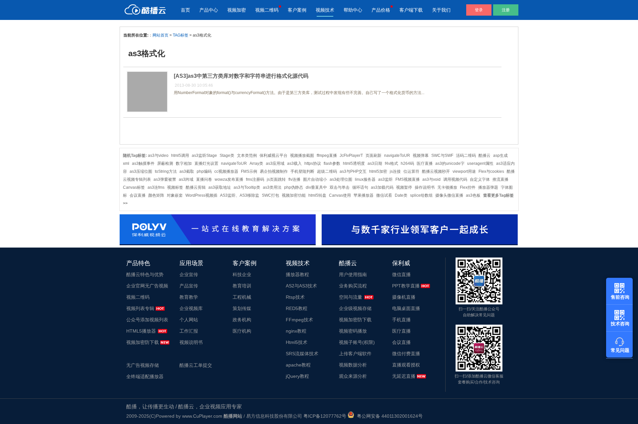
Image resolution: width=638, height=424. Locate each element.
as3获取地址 (219, 187)
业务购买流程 (353, 285)
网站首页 (160, 35)
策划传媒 (242, 308)
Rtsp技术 (295, 297)
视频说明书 (191, 342)
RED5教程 (296, 308)
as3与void (431, 179)
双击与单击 (340, 187)
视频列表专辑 (140, 308)
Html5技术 (296, 342)
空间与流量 (350, 297)
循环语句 (360, 187)
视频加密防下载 (142, 342)
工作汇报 (188, 331)
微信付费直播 (406, 353)
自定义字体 (480, 179)
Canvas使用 (340, 195)
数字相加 (184, 163)
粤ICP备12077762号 (324, 416)
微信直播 (401, 274)
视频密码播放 (353, 331)
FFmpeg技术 (299, 319)
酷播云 (484, 155)
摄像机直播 (403, 297)
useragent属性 (480, 163)
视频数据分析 (353, 365)
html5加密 (378, 171)
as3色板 (473, 195)
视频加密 (236, 10)
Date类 (401, 195)
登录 (479, 10)
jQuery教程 (297, 376)
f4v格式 (391, 163)
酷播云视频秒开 (436, 171)
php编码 (204, 171)
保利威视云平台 (273, 155)
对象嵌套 (175, 195)
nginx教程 (296, 331)
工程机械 (242, 297)
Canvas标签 (134, 187)
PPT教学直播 (406, 285)
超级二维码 (327, 171)
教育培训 (242, 285)
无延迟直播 (403, 376)
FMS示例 (249, 171)
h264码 (407, 163)
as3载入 (294, 163)
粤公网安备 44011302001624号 (388, 416)
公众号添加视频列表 (147, 319)
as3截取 (186, 171)
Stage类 (227, 155)
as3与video (158, 155)
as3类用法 (272, 187)
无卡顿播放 (447, 187)
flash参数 (332, 163)
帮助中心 (353, 10)
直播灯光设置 (206, 163)
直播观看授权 (406, 365)
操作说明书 (425, 187)
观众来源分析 (353, 376)
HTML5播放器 (141, 331)
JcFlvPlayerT (351, 155)
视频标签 (175, 187)
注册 (506, 10)
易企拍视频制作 (274, 171)
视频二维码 (266, 10)
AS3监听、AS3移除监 (239, 195)
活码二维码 (466, 155)
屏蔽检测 (165, 163)
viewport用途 (464, 171)
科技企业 (242, 274)
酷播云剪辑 (196, 187)
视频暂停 (404, 187)
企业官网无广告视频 (147, 285)
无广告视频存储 (142, 365)
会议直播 (138, 195)
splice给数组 (421, 195)
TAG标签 (180, 35)
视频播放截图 (302, 155)
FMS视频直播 (407, 179)
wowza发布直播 (229, 179)
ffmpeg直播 (327, 155)
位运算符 (411, 171)
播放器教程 (297, 274)
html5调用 (180, 155)
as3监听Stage (204, 155)
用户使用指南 (353, 274)
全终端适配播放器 (144, 376)
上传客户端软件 (355, 353)
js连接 (395, 171)
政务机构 (242, 319)
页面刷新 (373, 155)
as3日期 (375, 163)
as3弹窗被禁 (165, 179)
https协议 (312, 163)
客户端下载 (411, 10)
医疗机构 (242, 331)
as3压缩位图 (141, 171)
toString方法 (166, 171)
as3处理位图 (341, 179)
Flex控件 (468, 187)
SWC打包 (270, 195)
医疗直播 (425, 163)
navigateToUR (397, 155)
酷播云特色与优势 (144, 274)
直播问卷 (204, 179)
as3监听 (385, 179)
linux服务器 (365, 179)
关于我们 (441, 10)
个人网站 (188, 319)
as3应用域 (275, 163)
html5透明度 (354, 163)
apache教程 (298, 365)
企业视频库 (191, 308)
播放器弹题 (488, 187)
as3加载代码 (382, 187)
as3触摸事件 (143, 163)
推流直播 (500, 179)
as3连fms (156, 187)
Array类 (256, 163)
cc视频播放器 (226, 171)
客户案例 (297, 10)
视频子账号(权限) (357, 342)
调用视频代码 (455, 179)
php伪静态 (293, 187)
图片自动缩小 (315, 179)
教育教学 (188, 297)
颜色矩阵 (156, 195)
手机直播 (401, 319)
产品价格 (381, 10)
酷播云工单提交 (195, 365)
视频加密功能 (294, 195)
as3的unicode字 (450, 163)
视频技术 (325, 10)
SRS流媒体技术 (302, 353)
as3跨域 (186, 179)
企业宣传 (188, 274)
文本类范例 (247, 155)
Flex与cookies (491, 171)
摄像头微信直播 (449, 195)
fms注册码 (255, 179)
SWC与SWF (442, 155)
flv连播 (294, 179)
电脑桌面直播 (406, 308)
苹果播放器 (363, 195)
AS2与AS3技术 (301, 285)
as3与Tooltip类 (247, 187)
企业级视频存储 (355, 308)
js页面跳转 (276, 179)
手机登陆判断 (302, 171)
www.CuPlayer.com (202, 416)
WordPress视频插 (201, 195)
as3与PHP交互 (353, 171)
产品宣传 (188, 285)
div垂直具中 (316, 187)
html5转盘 (317, 195)
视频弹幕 (421, 155)
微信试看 (384, 195)
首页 (185, 10)
